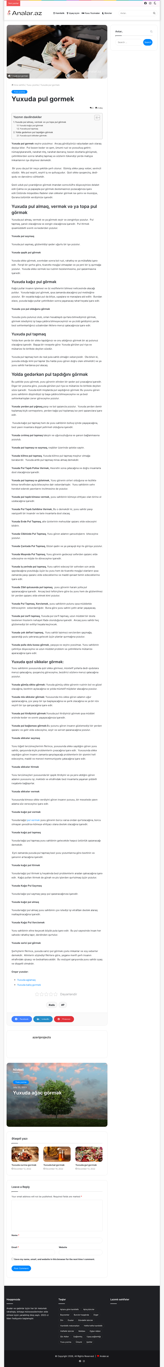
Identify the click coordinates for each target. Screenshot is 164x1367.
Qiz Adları (64, 1336)
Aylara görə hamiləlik (69, 1309)
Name (15, 1235)
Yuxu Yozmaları (92, 13)
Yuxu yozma (33, 85)
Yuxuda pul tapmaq (29, 128)
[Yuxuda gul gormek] (89, 1154)
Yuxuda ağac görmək (37, 1093)
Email (15, 1247)
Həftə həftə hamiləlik (93, 1325)
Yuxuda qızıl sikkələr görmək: (33, 135)
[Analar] (25, 13)
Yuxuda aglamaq (26, 979)
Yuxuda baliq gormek (29, 984)
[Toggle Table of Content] (95, 117)
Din (61, 1320)
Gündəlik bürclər (85, 1320)
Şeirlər (89, 1342)
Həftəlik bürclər (67, 1331)
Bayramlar (64, 1315)
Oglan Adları (95, 1331)
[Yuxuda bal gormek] (57, 1154)
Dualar (71, 1320)
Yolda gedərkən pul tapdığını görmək (34, 132)
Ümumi (79, 1342)
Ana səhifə (19, 85)
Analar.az (104, 1356)
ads (52, 1004)
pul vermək (33, 820)
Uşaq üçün (73, 13)
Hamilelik (59, 13)
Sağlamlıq (77, 1336)
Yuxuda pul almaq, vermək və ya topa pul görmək (40, 122)
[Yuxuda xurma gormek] (25, 1154)
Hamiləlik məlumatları (69, 1325)
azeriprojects (42, 1037)
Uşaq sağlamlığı (94, 1336)
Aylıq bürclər (88, 1309)
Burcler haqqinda (81, 1315)
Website (63, 1247)
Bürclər (108, 13)
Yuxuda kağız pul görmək (31, 125)
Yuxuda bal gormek (54, 1165)
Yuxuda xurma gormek (24, 1165)
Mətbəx (81, 1331)
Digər (96, 1315)
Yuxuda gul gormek (86, 1165)
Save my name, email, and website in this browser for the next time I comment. (54, 1259)
